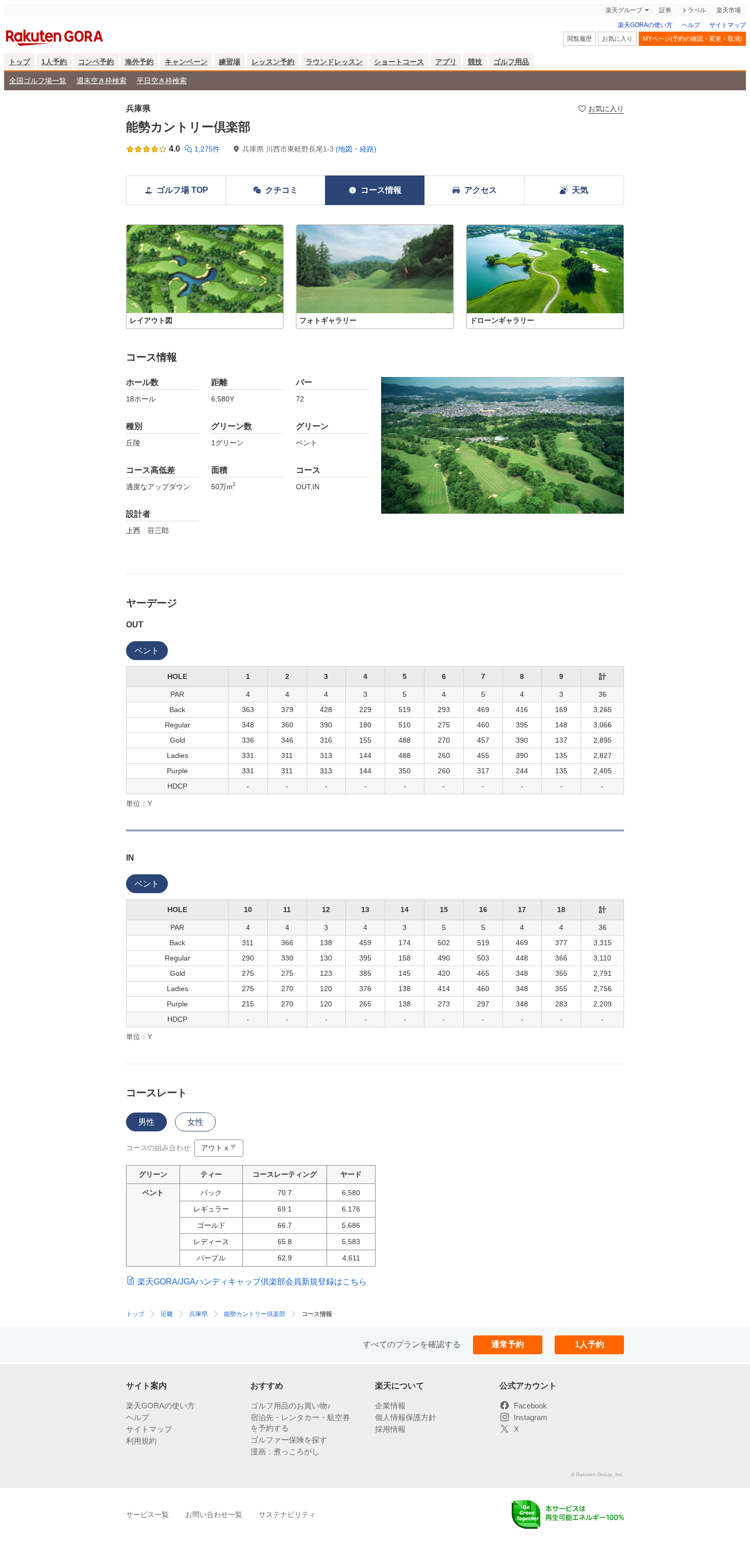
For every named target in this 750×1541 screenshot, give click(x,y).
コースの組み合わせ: (159, 1148)
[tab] (147, 650)
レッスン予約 (273, 62)
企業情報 (390, 1405)
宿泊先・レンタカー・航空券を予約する (300, 1422)
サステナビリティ (287, 1514)
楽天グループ (624, 10)
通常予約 (507, 1344)
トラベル (694, 10)
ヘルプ (691, 25)
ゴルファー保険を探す (289, 1439)
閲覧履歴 (579, 38)
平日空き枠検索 (162, 81)
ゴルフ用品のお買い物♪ (291, 1405)
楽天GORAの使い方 (645, 25)
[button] (205, 276)
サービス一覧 (147, 1514)
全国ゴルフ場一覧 (37, 81)
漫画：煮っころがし (285, 1451)
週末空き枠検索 (102, 81)
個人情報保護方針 (405, 1417)
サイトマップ (727, 25)
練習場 (229, 62)
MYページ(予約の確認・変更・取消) (692, 38)
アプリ (446, 62)
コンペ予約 (96, 62)
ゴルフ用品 (511, 62)
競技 (475, 62)
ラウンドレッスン (334, 62)
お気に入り (617, 38)
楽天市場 (728, 10)
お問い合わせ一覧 (213, 1514)
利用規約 (141, 1440)
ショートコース (399, 62)
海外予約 (139, 62)
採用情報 (390, 1429)
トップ (19, 62)
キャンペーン (186, 62)
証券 (665, 10)
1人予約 (54, 62)
